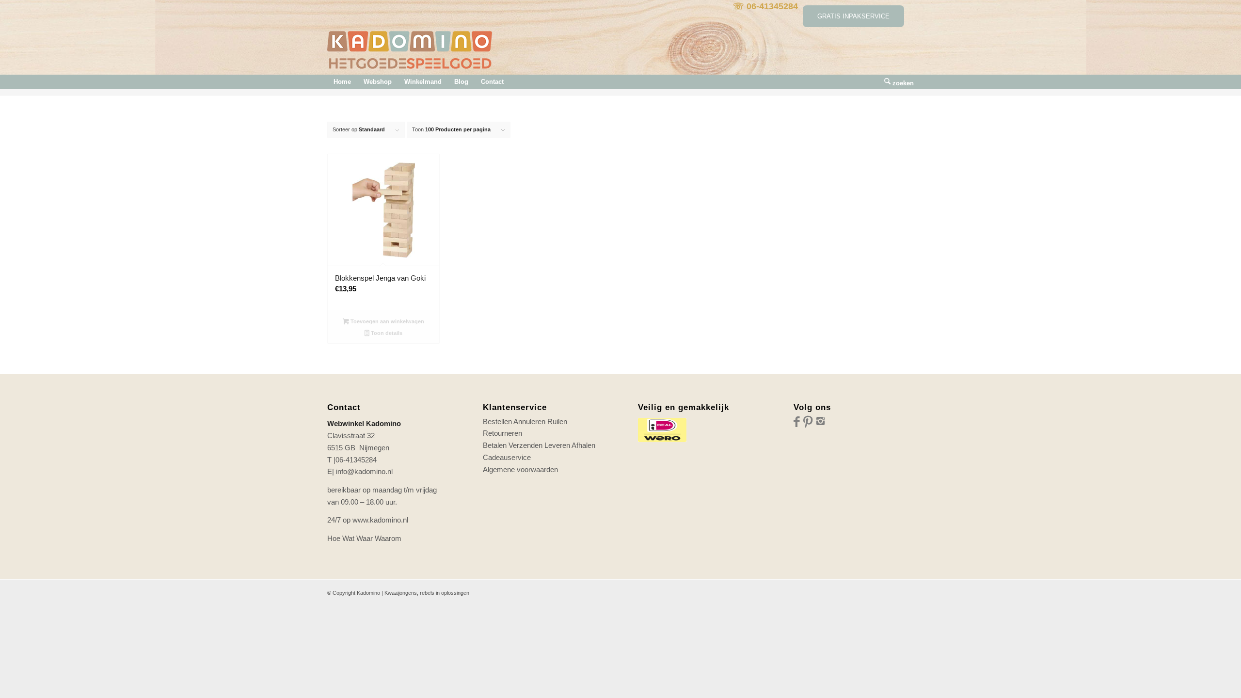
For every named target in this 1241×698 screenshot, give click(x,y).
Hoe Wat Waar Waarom (364, 538)
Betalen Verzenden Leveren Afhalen (539, 445)
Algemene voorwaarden (520, 469)
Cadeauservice (507, 457)
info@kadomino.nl (364, 471)
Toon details (385, 333)
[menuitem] (342, 82)
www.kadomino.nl (380, 520)
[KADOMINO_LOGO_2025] (409, 53)
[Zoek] (896, 82)
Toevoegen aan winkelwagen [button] (386, 321)
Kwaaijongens (400, 593)
